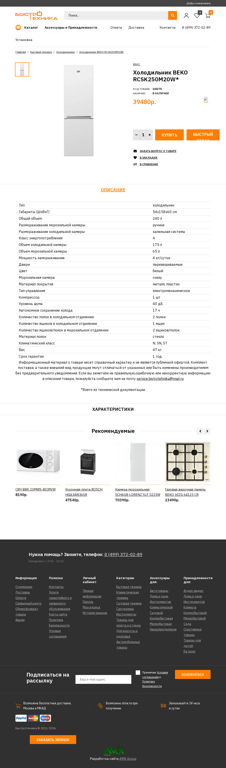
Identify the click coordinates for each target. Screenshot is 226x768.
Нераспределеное (163, 629)
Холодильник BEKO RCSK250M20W (101, 52)
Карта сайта (58, 614)
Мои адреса (91, 607)
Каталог (190, 651)
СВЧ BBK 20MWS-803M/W (35, 489)
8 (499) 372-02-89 (123, 554)
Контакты (56, 587)
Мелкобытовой (195, 618)
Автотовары (159, 591)
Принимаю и (155, 679)
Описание (113, 190)
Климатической (161, 607)
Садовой (156, 613)
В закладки (148, 157)
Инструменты (126, 614)
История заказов (95, 613)
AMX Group (127, 759)
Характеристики (113, 409)
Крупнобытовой (195, 613)
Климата (190, 607)
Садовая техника (129, 603)
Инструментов (160, 602)
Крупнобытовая (161, 618)
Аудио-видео (193, 591)
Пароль (88, 602)
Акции (19, 620)
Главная (20, 52)
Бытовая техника (41, 52)
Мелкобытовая (161, 624)
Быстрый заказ (203, 136)
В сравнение (149, 164)
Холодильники (65, 52)
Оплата (20, 598)
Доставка (22, 592)
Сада (187, 624)
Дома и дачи (159, 596)
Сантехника (125, 609)
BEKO (136, 64)
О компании (23, 587)
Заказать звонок (53, 740)
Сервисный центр (28, 603)
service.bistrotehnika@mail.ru (160, 378)
